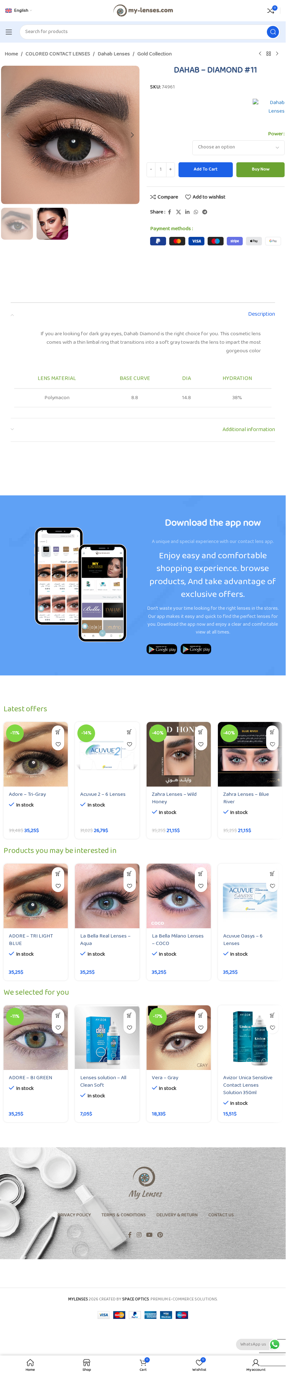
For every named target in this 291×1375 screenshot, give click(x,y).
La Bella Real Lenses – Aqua (105, 940)
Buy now (260, 169)
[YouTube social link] (149, 1235)
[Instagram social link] (139, 1235)
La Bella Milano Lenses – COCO (178, 940)
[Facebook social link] (169, 212)
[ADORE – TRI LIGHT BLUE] (36, 896)
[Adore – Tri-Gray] (36, 754)
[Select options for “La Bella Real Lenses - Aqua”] (129, 873)
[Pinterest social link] (160, 1235)
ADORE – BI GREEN (30, 1078)
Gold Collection (154, 54)
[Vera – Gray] (179, 1037)
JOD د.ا (269, 1332)
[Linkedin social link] (187, 212)
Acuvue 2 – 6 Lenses (103, 794)
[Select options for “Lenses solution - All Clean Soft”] (129, 1015)
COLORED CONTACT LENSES (58, 54)
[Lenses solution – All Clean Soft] (107, 1037)
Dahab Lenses (114, 54)
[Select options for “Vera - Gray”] (201, 1015)
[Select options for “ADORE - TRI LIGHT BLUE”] (58, 873)
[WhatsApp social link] (196, 212)
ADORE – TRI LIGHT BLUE (31, 940)
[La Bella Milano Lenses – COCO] (179, 896)
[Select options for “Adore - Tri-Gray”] (58, 731)
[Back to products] (268, 54)
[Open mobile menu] (9, 32)
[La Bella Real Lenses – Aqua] (107, 896)
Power (275, 134)
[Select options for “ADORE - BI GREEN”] (58, 1015)
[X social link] (178, 212)
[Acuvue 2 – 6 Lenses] (107, 754)
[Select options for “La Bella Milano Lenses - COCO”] (201, 873)
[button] (8, 135)
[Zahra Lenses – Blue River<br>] (250, 754)
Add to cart (206, 169)
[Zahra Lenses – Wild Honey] (179, 754)
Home (11, 54)
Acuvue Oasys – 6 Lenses (243, 940)
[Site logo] (142, 10)
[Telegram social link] (204, 212)
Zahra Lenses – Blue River (246, 798)
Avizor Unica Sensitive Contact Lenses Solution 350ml (248, 1085)
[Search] (273, 32)
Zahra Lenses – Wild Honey (174, 798)
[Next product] (277, 54)
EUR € (269, 1359)
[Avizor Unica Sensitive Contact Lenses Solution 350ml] (250, 1037)
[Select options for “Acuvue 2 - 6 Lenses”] (129, 731)
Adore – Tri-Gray (27, 794)
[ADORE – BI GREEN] (36, 1037)
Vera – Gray (165, 1078)
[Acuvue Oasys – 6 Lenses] (250, 896)
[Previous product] (260, 54)
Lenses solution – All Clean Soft (103, 1082)
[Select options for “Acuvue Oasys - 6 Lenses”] (272, 873)
